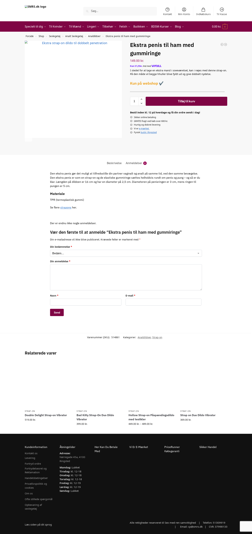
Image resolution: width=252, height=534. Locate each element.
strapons (65, 207)
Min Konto (184, 14)
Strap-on (157, 337)
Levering (30, 458)
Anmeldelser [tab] (135, 163)
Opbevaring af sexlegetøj (33, 506)
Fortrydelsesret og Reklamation (36, 470)
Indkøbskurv (203, 14)
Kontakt (167, 14)
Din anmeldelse (60, 261)
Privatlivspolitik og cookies (36, 485)
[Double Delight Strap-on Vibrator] (48, 384)
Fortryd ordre (33, 463)
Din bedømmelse (61, 246)
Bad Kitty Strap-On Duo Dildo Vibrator (95, 417)
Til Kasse (222, 14)
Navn (54, 295)
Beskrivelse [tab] (114, 163)
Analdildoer (94, 36)
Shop (41, 36)
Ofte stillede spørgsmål (38, 499)
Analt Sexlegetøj (74, 36)
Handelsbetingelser (36, 478)
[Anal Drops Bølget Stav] (222, 44)
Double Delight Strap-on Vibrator (46, 415)
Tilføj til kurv (186, 101)
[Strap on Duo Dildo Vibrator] (203, 384)
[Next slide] (28, 138)
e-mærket (144, 128)
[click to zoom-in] (73, 89)
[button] (219, 26)
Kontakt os (31, 453)
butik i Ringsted (149, 132)
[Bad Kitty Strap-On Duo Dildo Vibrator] (100, 384)
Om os (29, 493)
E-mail (130, 295)
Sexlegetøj (54, 36)
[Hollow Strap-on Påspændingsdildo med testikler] (152, 384)
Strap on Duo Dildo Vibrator (197, 415)
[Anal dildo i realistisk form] (225, 44)
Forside (30, 36)
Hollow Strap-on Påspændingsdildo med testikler (151, 417)
